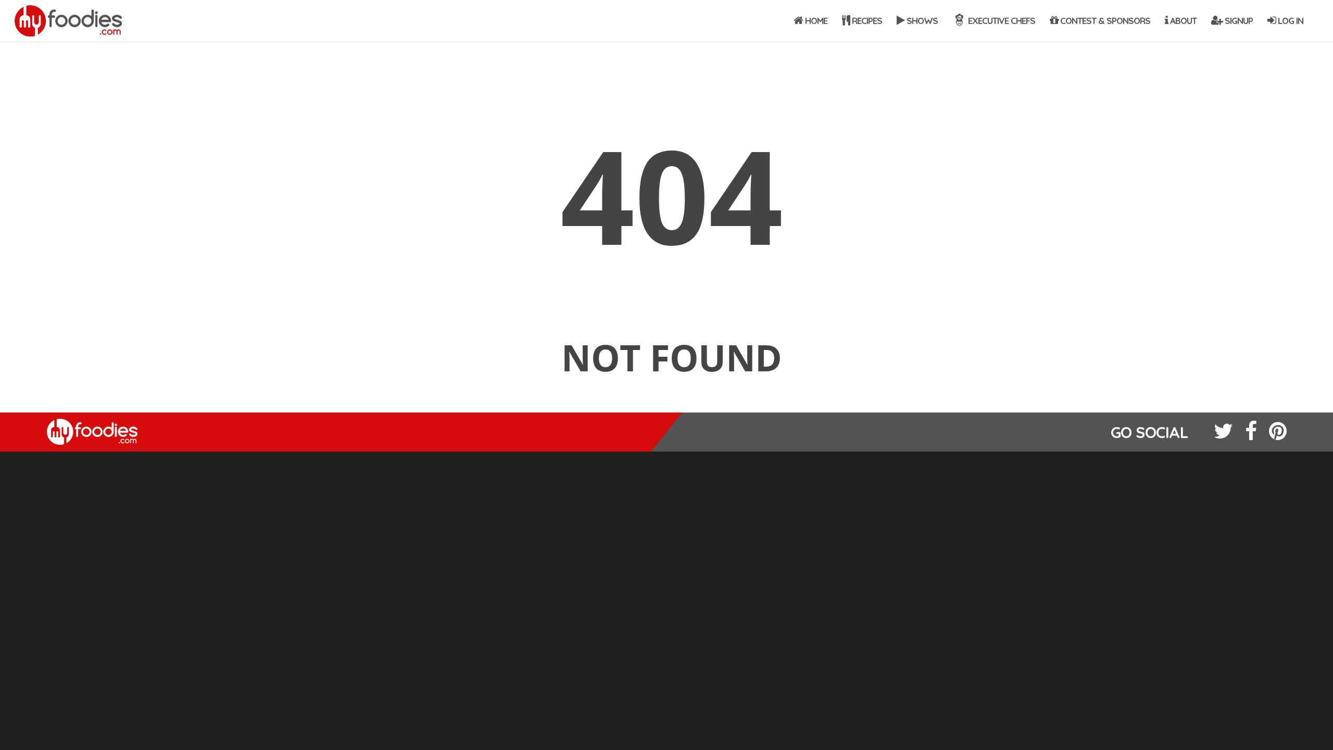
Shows (921, 20)
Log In (1289, 20)
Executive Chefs (1000, 20)
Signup (1238, 20)
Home (815, 20)
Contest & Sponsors (1104, 20)
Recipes (866, 20)
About (1182, 20)
